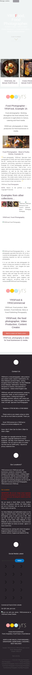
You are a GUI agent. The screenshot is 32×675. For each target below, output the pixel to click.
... (24, 188)
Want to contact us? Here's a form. (16, 333)
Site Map (10, 440)
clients (7, 271)
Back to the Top (16, 656)
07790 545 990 (13, 408)
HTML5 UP (18, 651)
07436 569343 (24, 408)
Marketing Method (18, 649)
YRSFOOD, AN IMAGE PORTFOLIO (9, 82)
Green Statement (19, 440)
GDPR (13, 444)
